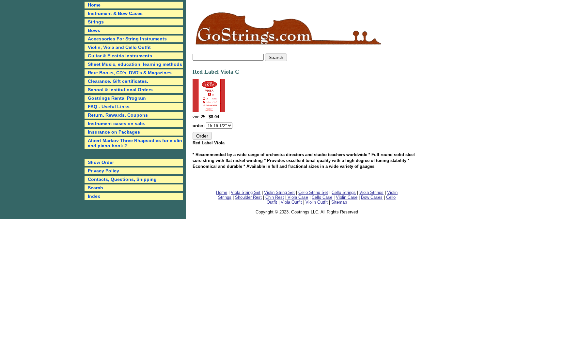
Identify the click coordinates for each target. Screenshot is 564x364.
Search (95, 187)
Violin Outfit (317, 202)
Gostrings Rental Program (117, 98)
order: (199, 125)
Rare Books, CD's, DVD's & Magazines (130, 72)
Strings (96, 21)
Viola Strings (371, 192)
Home (221, 192)
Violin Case (346, 197)
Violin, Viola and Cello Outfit (119, 47)
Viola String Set (245, 192)
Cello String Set (313, 192)
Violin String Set (279, 192)
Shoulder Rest (248, 197)
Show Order (101, 162)
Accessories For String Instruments (127, 38)
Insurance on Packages (114, 132)
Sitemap (339, 202)
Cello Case (322, 197)
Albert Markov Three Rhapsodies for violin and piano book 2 (135, 143)
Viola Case (297, 197)
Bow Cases (372, 197)
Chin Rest (274, 197)
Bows (94, 30)
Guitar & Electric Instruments (120, 55)
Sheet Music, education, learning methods (135, 64)
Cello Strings (344, 192)
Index (94, 196)
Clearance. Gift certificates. (118, 81)
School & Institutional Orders (120, 89)
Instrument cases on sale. (116, 123)
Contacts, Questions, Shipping (122, 179)
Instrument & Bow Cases (115, 13)
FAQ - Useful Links (109, 106)
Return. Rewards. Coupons (118, 115)
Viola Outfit (291, 202)
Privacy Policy (103, 170)
